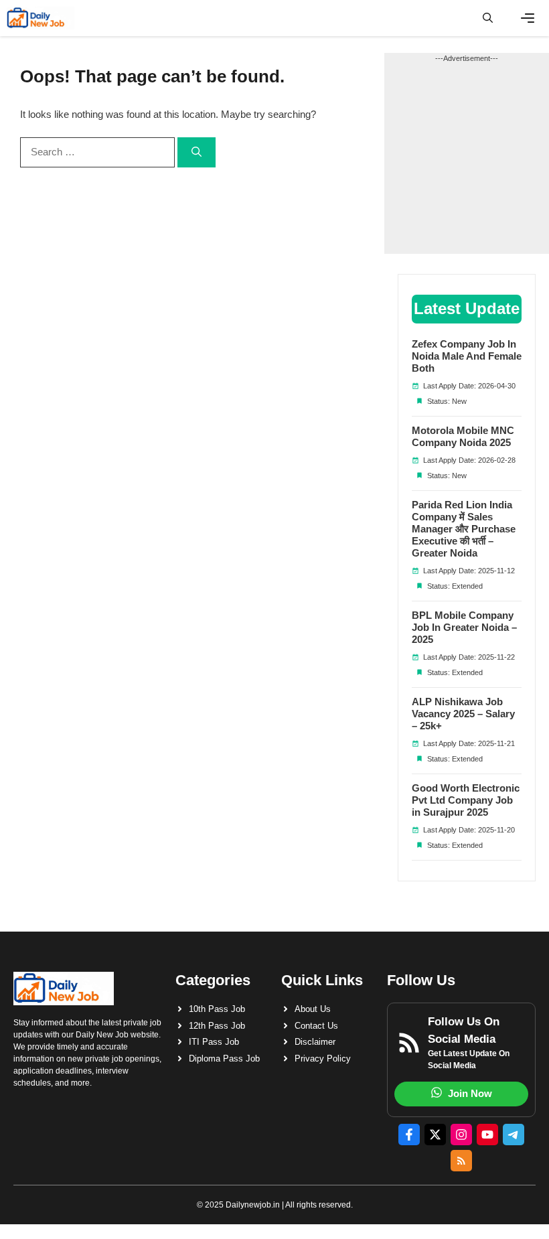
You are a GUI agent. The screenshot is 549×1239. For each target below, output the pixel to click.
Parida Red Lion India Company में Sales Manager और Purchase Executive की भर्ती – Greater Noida (464, 529)
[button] (487, 18)
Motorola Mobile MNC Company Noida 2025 (463, 436)
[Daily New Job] (40, 18)
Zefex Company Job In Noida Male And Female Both (467, 356)
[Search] (196, 152)
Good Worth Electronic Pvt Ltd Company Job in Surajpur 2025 (466, 800)
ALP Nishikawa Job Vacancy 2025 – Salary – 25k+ (463, 713)
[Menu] (527, 18)
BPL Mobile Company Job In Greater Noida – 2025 (464, 627)
